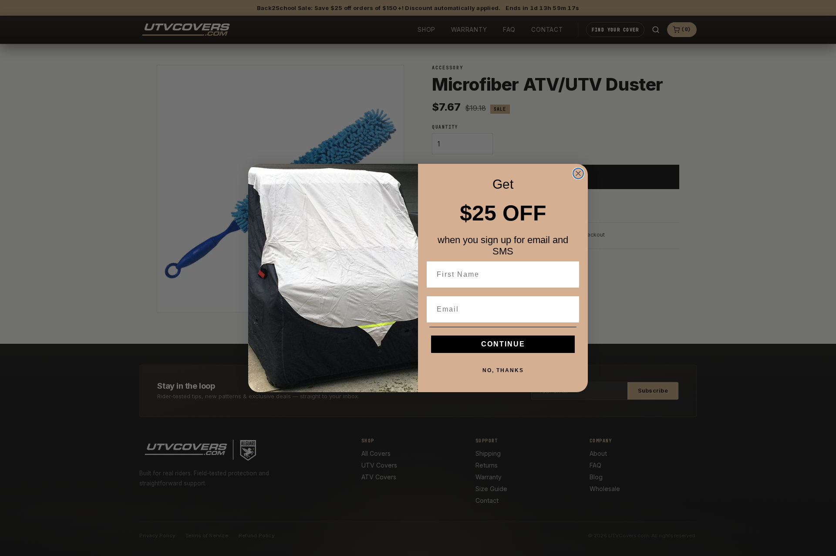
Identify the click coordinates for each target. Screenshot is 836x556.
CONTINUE (503, 344)
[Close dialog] (578, 173)
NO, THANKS (503, 370)
